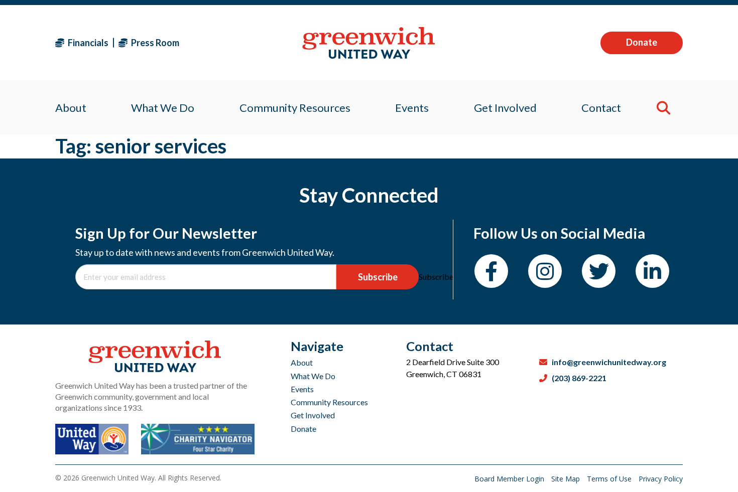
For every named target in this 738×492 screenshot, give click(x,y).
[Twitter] (599, 271)
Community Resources (329, 402)
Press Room (154, 42)
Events (302, 389)
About (302, 362)
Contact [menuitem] (601, 107)
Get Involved (313, 415)
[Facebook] (491, 271)
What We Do (313, 376)
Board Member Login (510, 478)
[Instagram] (545, 271)
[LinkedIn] (652, 271)
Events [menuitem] (412, 107)
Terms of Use (610, 478)
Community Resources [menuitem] (294, 107)
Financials (87, 42)
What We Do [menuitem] (162, 107)
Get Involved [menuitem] (505, 107)
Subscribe (378, 276)
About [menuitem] (70, 107)
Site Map (566, 478)
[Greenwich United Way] (368, 43)
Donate (641, 42)
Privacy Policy (661, 478)
